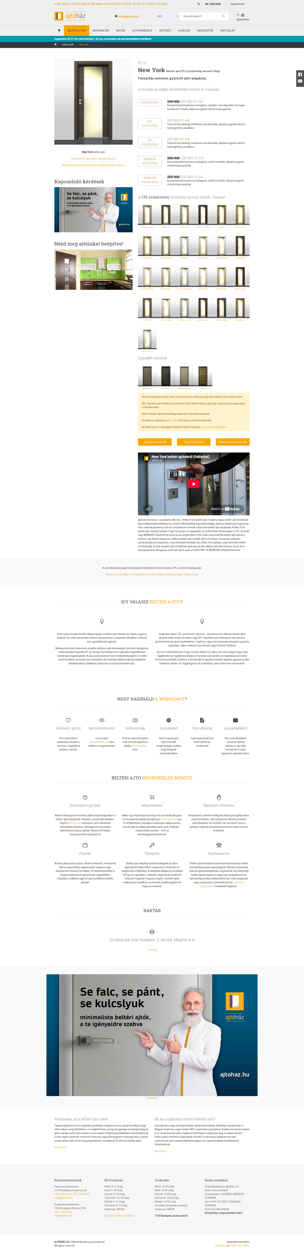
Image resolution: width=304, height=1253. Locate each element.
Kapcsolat (227, 30)
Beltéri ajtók (68, 44)
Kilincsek (184, 30)
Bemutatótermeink (233, 442)
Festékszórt (150, 102)
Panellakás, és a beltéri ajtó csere (81, 1119)
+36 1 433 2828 (62, 1194)
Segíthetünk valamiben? (84, 158)
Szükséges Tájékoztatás (184, 574)
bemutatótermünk (100, 742)
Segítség (165, 30)
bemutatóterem (169, 819)
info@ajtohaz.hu (128, 16)
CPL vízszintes (150, 123)
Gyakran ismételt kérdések (119, 1215)
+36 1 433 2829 (81, 1194)
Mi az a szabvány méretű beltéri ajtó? (185, 1119)
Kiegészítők (205, 30)
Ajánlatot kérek (154, 442)
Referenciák (101, 30)
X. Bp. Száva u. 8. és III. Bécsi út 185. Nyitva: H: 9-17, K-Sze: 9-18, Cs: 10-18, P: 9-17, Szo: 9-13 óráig (110, 3)
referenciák (74, 823)
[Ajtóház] (55, 45)
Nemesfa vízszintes (150, 161)
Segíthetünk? (194, 442)
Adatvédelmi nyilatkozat (155, 574)
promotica (221, 1245)
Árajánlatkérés (108, 158)
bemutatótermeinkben (213, 427)
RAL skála (172, 420)
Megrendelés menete (113, 165)
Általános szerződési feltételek (123, 574)
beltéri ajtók (77, 30)
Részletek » (60, 1147)
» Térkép (152, 949)
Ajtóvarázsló (142, 30)
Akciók (120, 30)
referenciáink (139, 745)
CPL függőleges (150, 142)
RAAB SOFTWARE (239, 1245)
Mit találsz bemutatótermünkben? (81, 165)
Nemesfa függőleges (150, 180)
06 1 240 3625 (213, 4)
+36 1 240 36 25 (63, 1212)
